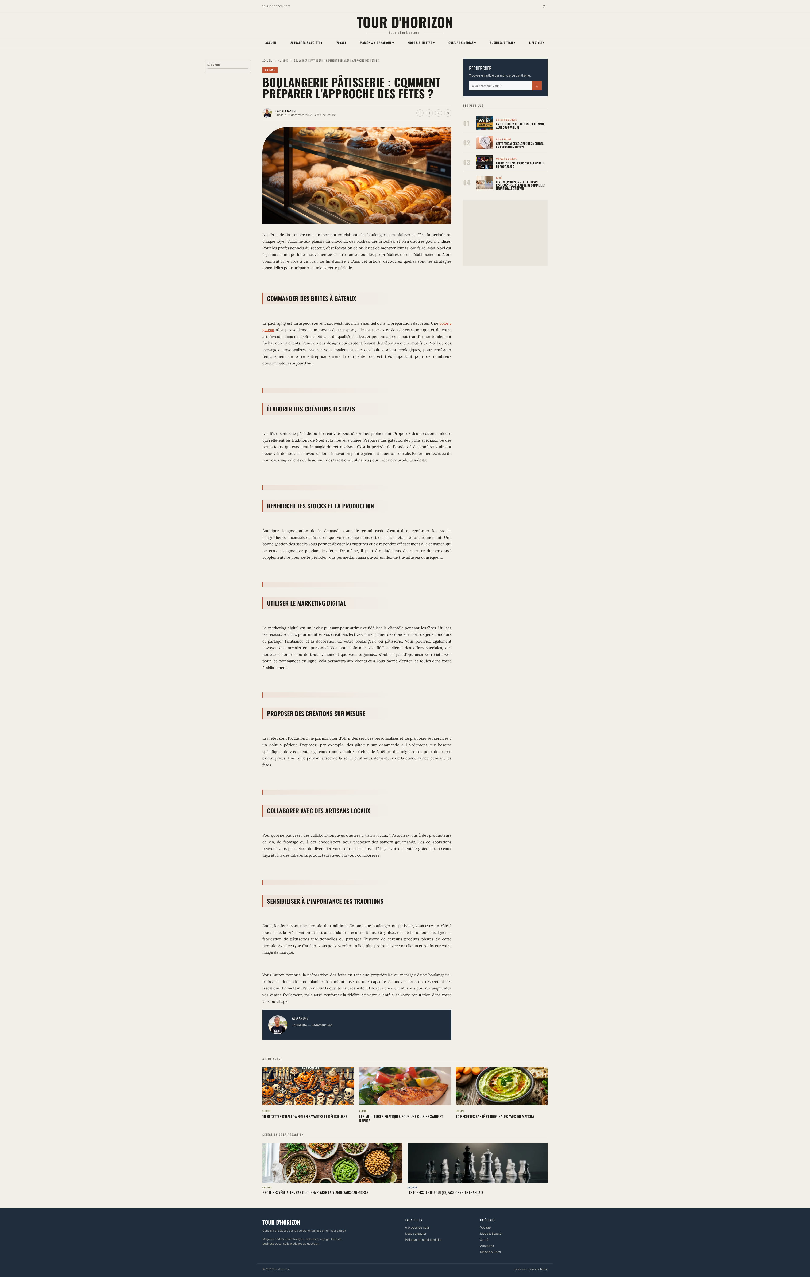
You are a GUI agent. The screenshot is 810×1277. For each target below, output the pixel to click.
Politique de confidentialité (423, 1239)
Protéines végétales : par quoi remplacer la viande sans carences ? (315, 1192)
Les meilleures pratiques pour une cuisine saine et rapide (401, 1118)
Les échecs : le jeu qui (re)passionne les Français (445, 1192)
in (438, 113)
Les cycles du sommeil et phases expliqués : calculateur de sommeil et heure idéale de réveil (520, 185)
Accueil (271, 42)
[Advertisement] (505, 233)
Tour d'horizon (405, 22)
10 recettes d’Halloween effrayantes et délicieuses (304, 1116)
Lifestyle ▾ (537, 42)
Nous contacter (415, 1233)
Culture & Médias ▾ (462, 42)
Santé (484, 1239)
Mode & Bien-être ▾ (421, 42)
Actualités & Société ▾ (306, 42)
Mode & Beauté (490, 1233)
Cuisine (283, 60)
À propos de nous (417, 1227)
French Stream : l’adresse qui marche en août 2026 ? (520, 164)
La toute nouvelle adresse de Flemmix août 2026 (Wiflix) (520, 125)
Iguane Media (540, 1269)
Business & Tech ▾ (502, 42)
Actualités (487, 1245)
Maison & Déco (490, 1252)
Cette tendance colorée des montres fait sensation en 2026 (520, 145)
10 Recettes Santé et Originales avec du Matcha (495, 1116)
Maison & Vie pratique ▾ (377, 42)
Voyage (341, 42)
